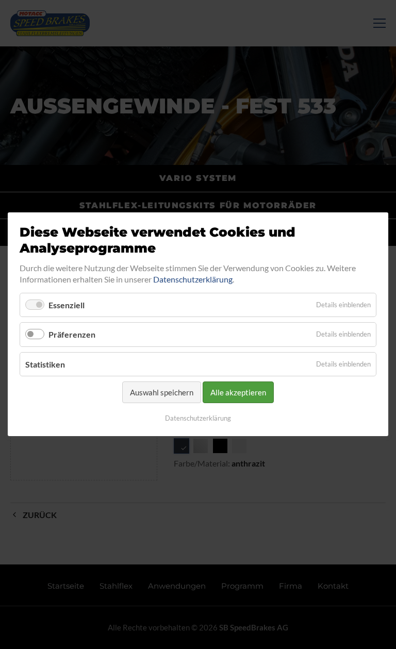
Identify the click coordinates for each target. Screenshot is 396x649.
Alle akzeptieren (238, 392)
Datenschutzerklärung (193, 279)
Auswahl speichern (161, 392)
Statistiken (45, 364)
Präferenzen (71, 335)
